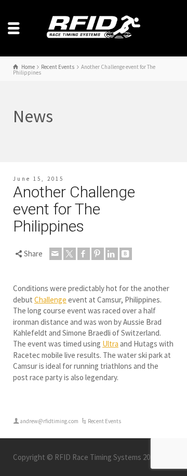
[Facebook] (83, 254)
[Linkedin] (111, 254)
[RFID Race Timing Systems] (93, 27)
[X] (69, 254)
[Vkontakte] (125, 254)
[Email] (55, 254)
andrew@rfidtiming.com (49, 421)
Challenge (50, 300)
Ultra (110, 344)
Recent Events (104, 421)
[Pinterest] (97, 254)
